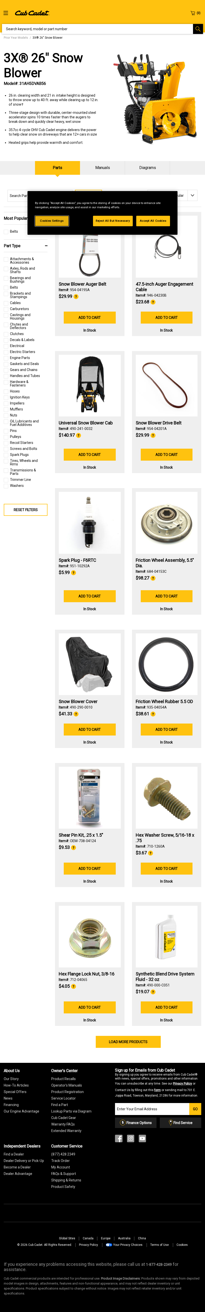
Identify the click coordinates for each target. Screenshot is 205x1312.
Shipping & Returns (66, 1180)
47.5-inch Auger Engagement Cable (164, 286)
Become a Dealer (17, 1167)
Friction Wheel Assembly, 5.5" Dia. (165, 563)
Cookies (182, 1245)
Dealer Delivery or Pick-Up (24, 1161)
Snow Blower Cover (78, 701)
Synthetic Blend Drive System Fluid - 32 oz (165, 976)
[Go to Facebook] (118, 1139)
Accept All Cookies (153, 221)
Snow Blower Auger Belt (82, 284)
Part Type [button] (12, 245)
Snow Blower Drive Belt (159, 422)
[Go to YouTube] (142, 1139)
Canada (88, 1238)
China (142, 1238)
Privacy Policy (182, 1083)
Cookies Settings (52, 221)
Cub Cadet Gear (63, 1118)
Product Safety (63, 1187)
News (8, 1098)
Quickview (89, 264)
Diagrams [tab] (147, 167)
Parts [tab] (57, 167)
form (157, 1090)
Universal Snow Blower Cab (86, 422)
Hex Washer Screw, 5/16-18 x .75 (165, 837)
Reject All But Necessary (113, 221)
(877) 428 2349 (63, 1154)
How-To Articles (16, 1085)
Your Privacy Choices (127, 1245)
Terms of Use (159, 1245)
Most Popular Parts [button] (21, 218)
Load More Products (128, 1042)
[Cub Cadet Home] (32, 13)
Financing (11, 1105)
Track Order (60, 1161)
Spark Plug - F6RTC (77, 560)
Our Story (11, 1079)
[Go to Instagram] (130, 1139)
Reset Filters (26, 510)
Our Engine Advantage (21, 1111)
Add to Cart (89, 318)
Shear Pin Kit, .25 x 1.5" (81, 835)
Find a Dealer (14, 1154)
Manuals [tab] (102, 167)
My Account (60, 1167)
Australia (124, 1238)
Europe (105, 1238)
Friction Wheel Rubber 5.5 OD (164, 701)
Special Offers (15, 1092)
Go (195, 1109)
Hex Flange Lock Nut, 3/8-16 (86, 973)
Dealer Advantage (18, 1174)
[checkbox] (11, 233)
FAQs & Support (63, 1174)
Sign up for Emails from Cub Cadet (156, 1082)
